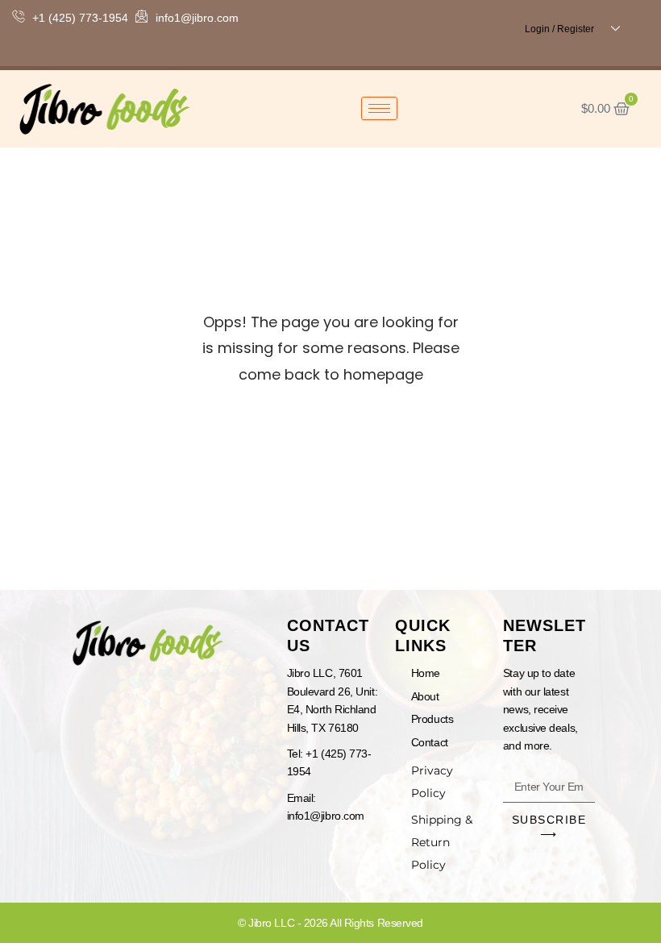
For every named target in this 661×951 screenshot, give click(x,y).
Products (432, 718)
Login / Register (559, 29)
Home (425, 673)
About (425, 696)
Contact (429, 742)
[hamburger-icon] (379, 108)
